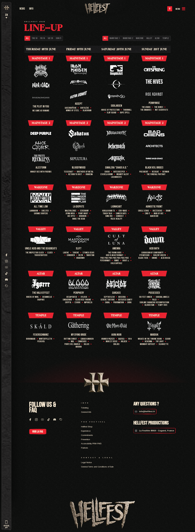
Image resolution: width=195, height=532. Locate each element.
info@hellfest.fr (146, 411)
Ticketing (85, 408)
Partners (84, 448)
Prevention (85, 439)
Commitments (87, 435)
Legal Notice (86, 462)
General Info (86, 412)
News (22, 9)
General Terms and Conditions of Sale (97, 467)
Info (31, 9)
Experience (85, 431)
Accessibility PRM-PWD (91, 443)
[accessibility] (169, 8)
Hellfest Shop (86, 427)
